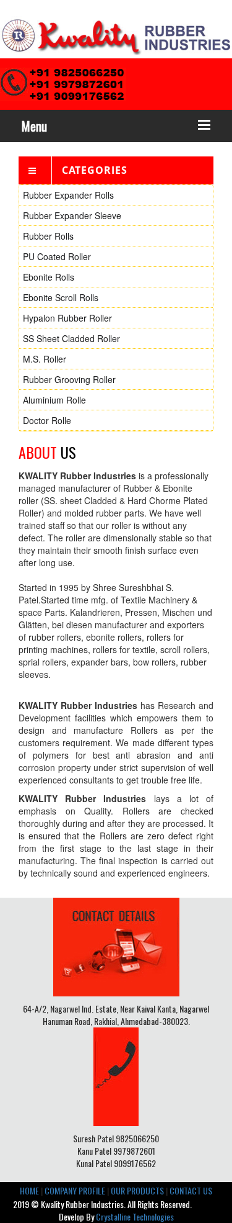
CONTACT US (191, 1190)
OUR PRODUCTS (137, 1190)
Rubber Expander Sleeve (72, 215)
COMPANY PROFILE (75, 1190)
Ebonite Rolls (48, 277)
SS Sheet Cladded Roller (71, 338)
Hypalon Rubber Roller (67, 318)
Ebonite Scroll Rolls (60, 297)
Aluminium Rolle (54, 400)
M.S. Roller (44, 359)
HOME (29, 1190)
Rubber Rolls (48, 236)
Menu (34, 126)
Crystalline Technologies (135, 1216)
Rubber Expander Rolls (68, 195)
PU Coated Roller (57, 256)
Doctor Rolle (47, 420)
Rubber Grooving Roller (69, 379)
